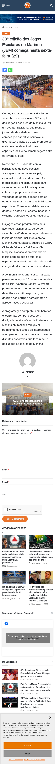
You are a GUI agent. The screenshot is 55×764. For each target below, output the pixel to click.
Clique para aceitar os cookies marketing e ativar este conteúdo (27, 638)
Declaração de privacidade (34, 760)
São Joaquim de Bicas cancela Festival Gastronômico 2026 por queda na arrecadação (35, 673)
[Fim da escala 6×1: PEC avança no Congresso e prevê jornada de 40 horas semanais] (14, 577)
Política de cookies (16, 760)
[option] (27, 399)
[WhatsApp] (10, 70)
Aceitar (27, 745)
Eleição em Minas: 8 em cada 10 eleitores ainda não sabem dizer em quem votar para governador (13, 557)
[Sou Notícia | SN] (27, 5)
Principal (8, 27)
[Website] (27, 377)
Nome (5, 470)
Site (3, 494)
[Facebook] (4, 70)
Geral (16, 27)
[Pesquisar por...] (51, 6)
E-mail (5, 482)
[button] (50, 717)
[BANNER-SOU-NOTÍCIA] (27, 18)
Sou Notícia (9, 63)
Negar (28, 753)
